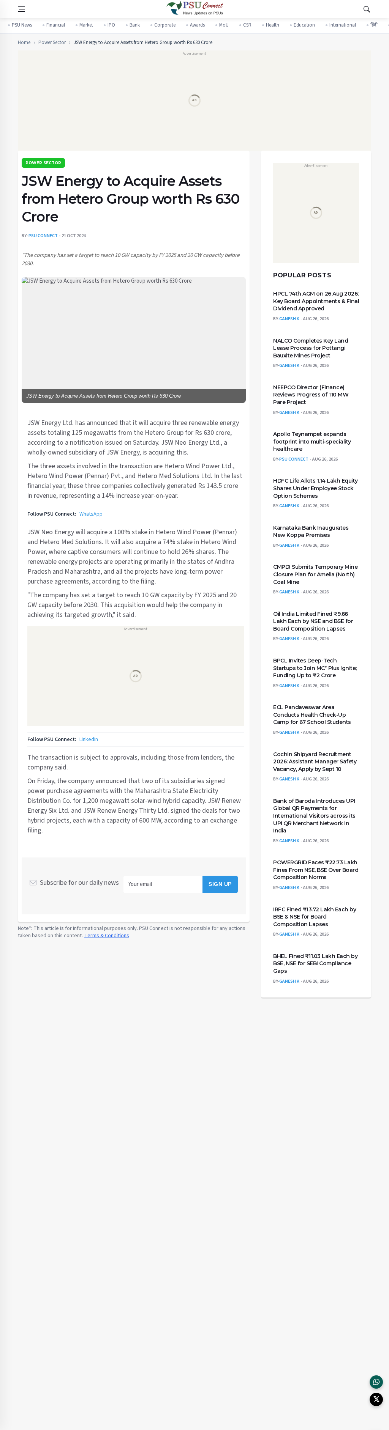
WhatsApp (91, 514)
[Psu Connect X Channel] (376, 1399)
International (342, 25)
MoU (224, 25)
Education (304, 25)
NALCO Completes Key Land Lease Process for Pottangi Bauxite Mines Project (310, 348)
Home (24, 42)
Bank (135, 25)
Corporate (165, 25)
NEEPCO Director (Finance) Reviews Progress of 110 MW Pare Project (310, 395)
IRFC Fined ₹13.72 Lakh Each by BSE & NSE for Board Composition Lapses (314, 916)
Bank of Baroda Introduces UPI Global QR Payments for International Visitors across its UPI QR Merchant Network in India (314, 815)
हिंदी (374, 25)
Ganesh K (289, 319)
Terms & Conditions (106, 935)
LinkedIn (88, 739)
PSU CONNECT (43, 236)
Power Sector (52, 42)
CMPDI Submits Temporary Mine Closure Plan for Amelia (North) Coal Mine (315, 574)
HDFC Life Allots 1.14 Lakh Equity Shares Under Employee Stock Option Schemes (315, 488)
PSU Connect (293, 459)
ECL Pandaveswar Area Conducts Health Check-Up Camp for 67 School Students (312, 714)
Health (272, 25)
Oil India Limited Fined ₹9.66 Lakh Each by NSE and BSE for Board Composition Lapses (313, 621)
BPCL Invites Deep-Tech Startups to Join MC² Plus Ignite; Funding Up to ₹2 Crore (315, 668)
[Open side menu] (21, 9)
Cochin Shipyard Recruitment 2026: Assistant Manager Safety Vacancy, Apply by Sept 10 (314, 761)
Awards (197, 25)
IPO (111, 25)
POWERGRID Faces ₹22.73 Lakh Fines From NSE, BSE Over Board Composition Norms (315, 870)
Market (86, 25)
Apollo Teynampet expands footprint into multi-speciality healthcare (312, 441)
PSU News (22, 25)
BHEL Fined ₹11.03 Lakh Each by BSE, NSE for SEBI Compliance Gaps (315, 963)
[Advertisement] (194, 103)
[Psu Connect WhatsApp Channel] (376, 1382)
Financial (55, 25)
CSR (247, 25)
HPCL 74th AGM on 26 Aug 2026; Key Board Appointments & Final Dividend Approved (316, 301)
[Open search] (366, 9)
